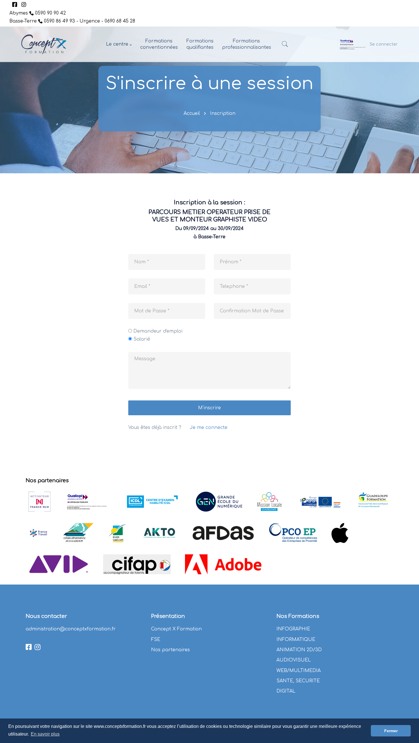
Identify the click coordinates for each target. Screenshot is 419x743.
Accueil (192, 113)
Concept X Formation (176, 629)
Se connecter (384, 44)
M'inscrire (209, 407)
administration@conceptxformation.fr (71, 629)
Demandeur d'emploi (157, 331)
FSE (155, 639)
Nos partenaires (170, 649)
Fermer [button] (391, 730)
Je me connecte (208, 427)
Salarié (141, 339)
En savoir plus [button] (45, 734)
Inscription (222, 113)
